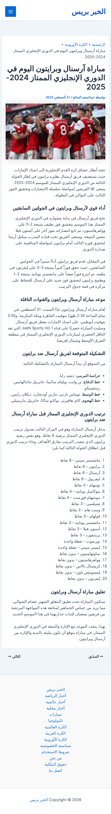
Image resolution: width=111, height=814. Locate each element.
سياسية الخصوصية (55, 745)
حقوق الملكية (56, 764)
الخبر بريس (89, 11)
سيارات (55, 714)
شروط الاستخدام (55, 752)
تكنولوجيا (55, 720)
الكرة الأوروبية (55, 739)
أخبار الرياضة (55, 695)
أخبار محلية (55, 708)
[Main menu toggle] (10, 11)
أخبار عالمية (55, 702)
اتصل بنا (55, 770)
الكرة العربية (55, 733)
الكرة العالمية (56, 727)
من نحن (55, 758)
